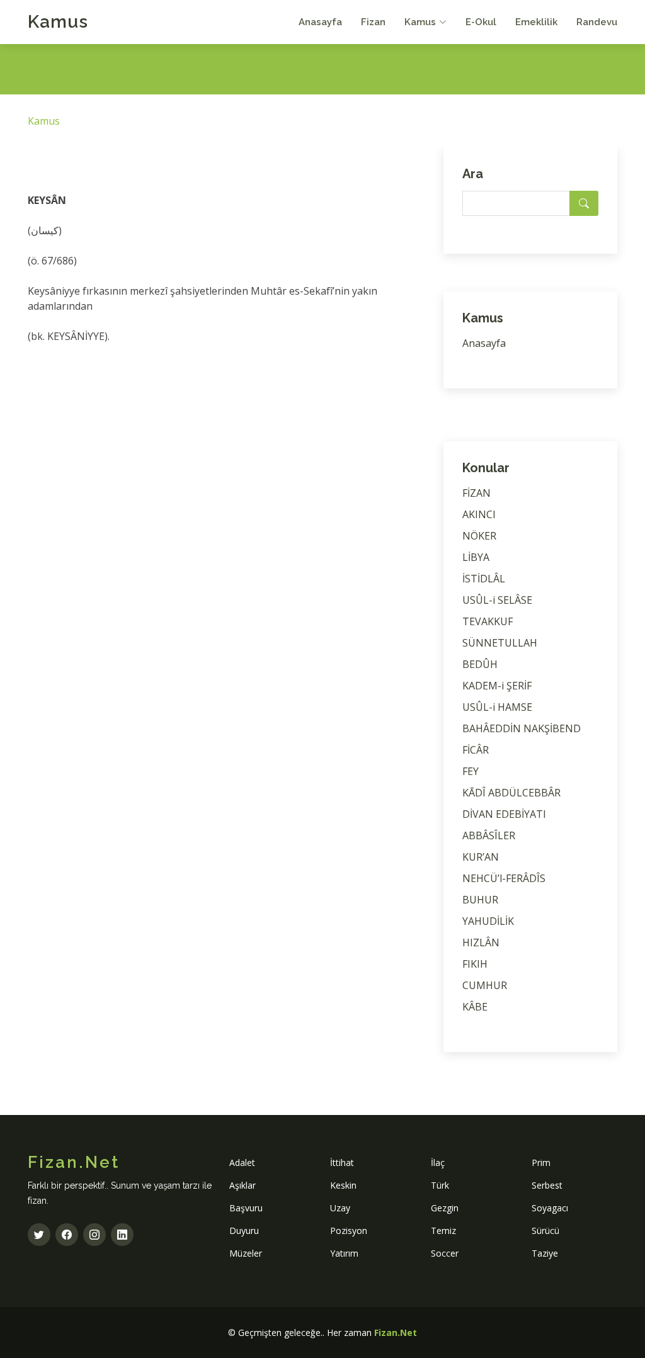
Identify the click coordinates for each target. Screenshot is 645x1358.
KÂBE (475, 1007)
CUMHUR (484, 985)
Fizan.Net (395, 1332)
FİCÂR (475, 750)
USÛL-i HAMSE (497, 707)
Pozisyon (348, 1230)
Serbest (547, 1185)
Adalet (242, 1162)
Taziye (545, 1253)
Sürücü (545, 1230)
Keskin (343, 1185)
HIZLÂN (480, 942)
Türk (440, 1185)
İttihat (342, 1162)
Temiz (443, 1230)
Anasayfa (320, 22)
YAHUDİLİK (488, 921)
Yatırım (344, 1253)
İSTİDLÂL (483, 579)
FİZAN (476, 493)
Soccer (445, 1253)
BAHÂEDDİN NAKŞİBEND (521, 728)
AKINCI (479, 514)
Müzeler (245, 1253)
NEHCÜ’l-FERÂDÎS (503, 878)
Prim (541, 1162)
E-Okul (480, 22)
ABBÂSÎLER (488, 835)
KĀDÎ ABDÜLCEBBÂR (511, 793)
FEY (470, 771)
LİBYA (475, 557)
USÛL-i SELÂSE (497, 600)
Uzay (340, 1208)
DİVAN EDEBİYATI (504, 814)
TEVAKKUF (487, 621)
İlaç (438, 1162)
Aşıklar (242, 1185)
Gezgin (445, 1208)
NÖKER (479, 536)
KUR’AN (480, 857)
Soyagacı (550, 1208)
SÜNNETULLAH (499, 643)
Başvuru (246, 1208)
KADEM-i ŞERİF (497, 686)
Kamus (58, 21)
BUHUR (480, 900)
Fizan (373, 22)
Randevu (596, 22)
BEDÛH (480, 664)
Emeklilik (536, 22)
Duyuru (244, 1230)
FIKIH (475, 964)
